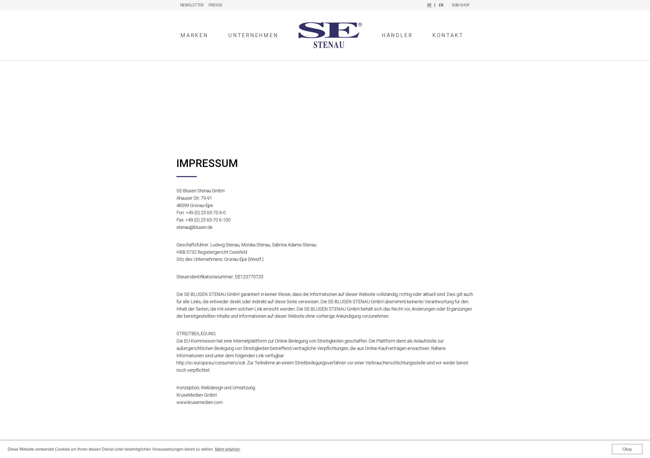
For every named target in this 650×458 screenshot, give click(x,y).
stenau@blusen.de (194, 227)
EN (441, 5)
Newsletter (192, 5)
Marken (194, 35)
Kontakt (448, 35)
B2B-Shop (461, 5)
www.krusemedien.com (199, 402)
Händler (397, 35)
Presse (215, 5)
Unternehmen (253, 35)
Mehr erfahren (227, 449)
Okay (627, 449)
